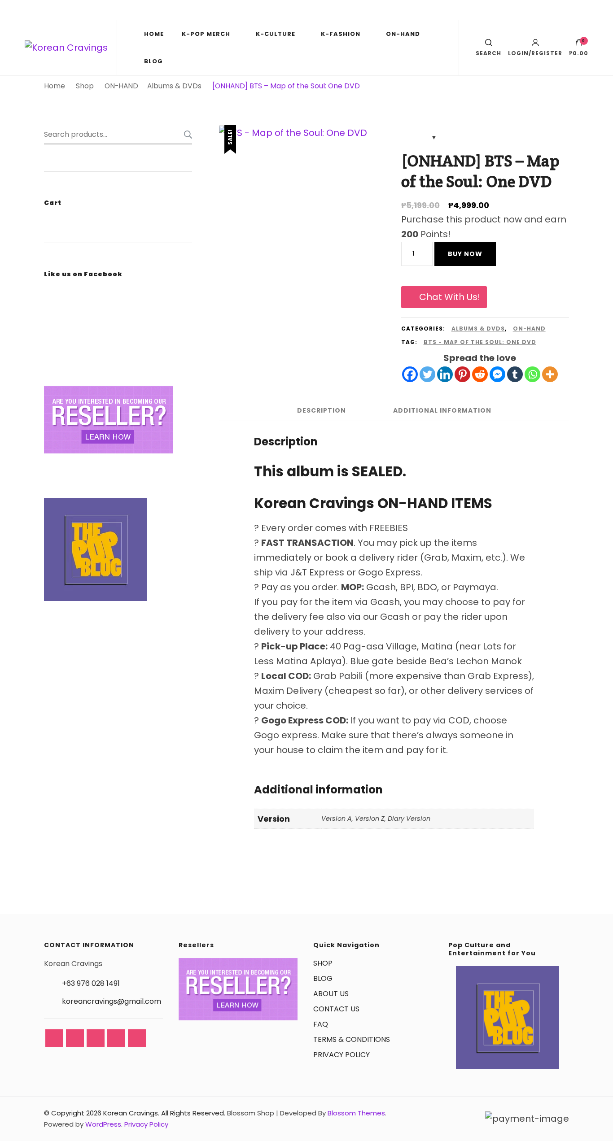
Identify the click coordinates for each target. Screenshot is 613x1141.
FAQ (320, 1024)
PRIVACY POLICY (341, 1055)
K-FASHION (340, 34)
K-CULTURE (275, 34)
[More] (550, 374)
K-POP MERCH (206, 34)
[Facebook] (410, 374)
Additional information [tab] (442, 410)
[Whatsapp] (532, 374)
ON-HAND (403, 34)
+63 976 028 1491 (91, 983)
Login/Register (535, 52)
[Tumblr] (515, 374)
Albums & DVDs (478, 328)
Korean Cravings (130, 1113)
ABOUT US (331, 994)
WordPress (103, 1124)
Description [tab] (321, 410)
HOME (154, 34)
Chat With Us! (449, 297)
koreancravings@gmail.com (111, 1001)
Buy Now (465, 253)
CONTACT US (336, 1009)
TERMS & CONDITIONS (351, 1039)
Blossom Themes (356, 1113)
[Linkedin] (445, 374)
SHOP (323, 963)
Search (185, 135)
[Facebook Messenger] (497, 374)
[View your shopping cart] (579, 45)
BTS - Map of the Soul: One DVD (480, 342)
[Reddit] (480, 374)
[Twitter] (427, 374)
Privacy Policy (146, 1124)
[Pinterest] (462, 374)
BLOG (153, 61)
